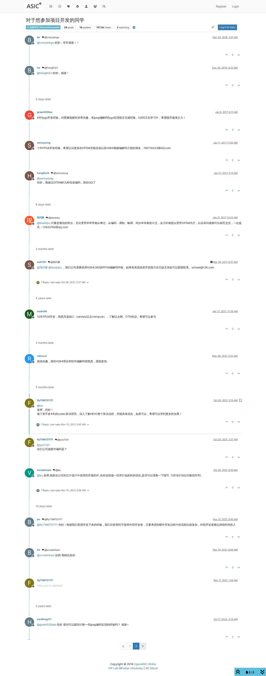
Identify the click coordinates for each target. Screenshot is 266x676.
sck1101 (41, 262)
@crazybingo (51, 37)
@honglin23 (51, 67)
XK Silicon (151, 668)
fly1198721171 (45, 400)
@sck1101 (63, 439)
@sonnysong (60, 173)
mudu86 (42, 311)
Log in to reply (227, 27)
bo (38, 37)
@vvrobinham (52, 549)
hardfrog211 (44, 619)
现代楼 (40, 217)
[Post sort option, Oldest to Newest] (213, 27)
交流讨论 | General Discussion (44, 27)
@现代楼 (55, 262)
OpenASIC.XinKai (145, 664)
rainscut (42, 355)
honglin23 (43, 173)
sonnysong (43, 142)
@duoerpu (54, 217)
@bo (58, 470)
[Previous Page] (123, 646)
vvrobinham (44, 470)
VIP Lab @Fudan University (125, 668)
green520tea (44, 112)
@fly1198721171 (53, 519)
